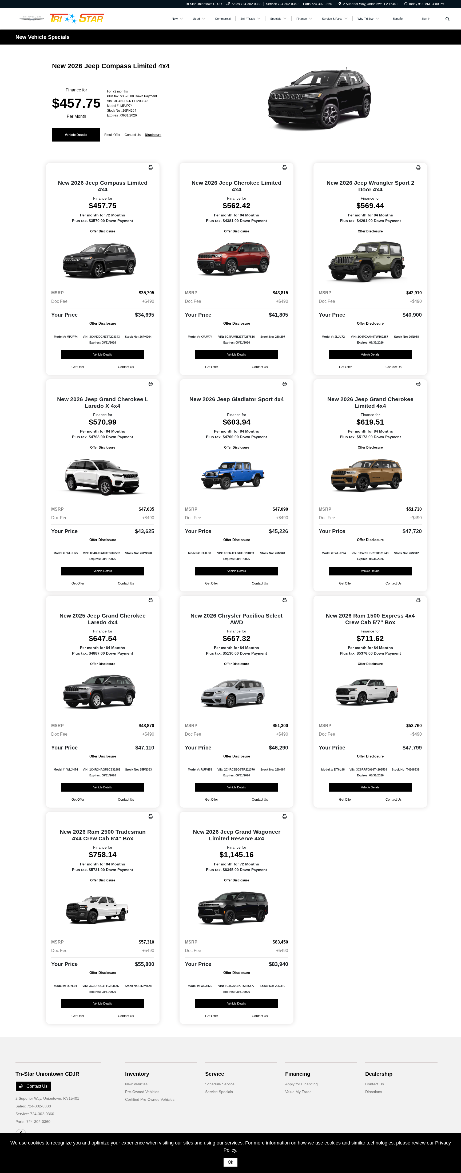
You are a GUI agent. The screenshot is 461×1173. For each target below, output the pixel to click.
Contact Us (36, 1086)
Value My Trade (298, 1092)
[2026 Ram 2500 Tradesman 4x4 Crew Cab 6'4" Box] (103, 909)
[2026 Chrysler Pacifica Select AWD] (236, 692)
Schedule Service (220, 1084)
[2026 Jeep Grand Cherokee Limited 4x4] (370, 476)
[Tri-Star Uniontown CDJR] (61, 18)
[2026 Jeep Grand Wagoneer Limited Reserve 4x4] (236, 909)
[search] (448, 19)
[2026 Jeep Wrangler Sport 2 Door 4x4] (370, 260)
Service (214, 1074)
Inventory (137, 1074)
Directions (373, 1092)
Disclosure (153, 135)
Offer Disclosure (102, 231)
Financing (297, 1074)
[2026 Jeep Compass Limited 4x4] (103, 260)
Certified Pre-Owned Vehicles (149, 1099)
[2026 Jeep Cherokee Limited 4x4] (236, 260)
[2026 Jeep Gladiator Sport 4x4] (236, 476)
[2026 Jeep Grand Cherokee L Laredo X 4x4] (103, 476)
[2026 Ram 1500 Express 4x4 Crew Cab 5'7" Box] (370, 692)
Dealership (378, 1074)
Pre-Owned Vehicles (142, 1092)
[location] (340, 4)
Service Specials (219, 1092)
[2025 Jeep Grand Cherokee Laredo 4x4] (103, 692)
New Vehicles (136, 1084)
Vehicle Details (76, 135)
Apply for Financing (301, 1084)
